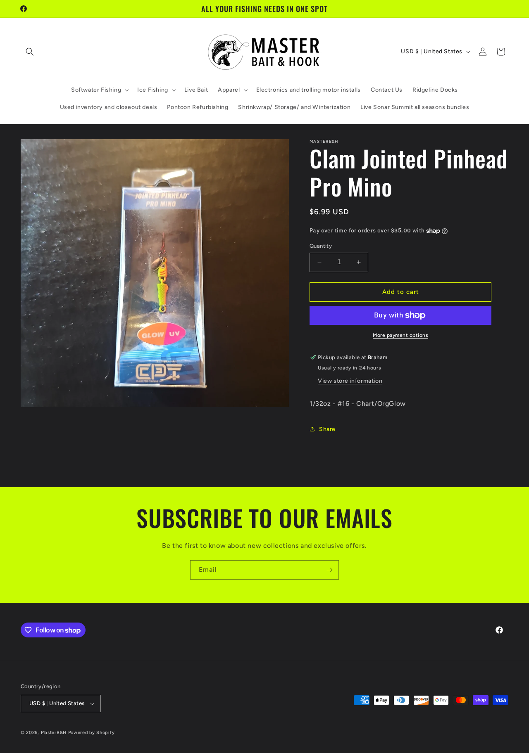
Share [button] (327, 429)
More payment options (400, 335)
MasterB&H (54, 732)
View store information (350, 380)
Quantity (321, 246)
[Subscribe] (329, 570)
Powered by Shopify (91, 732)
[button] (30, 52)
